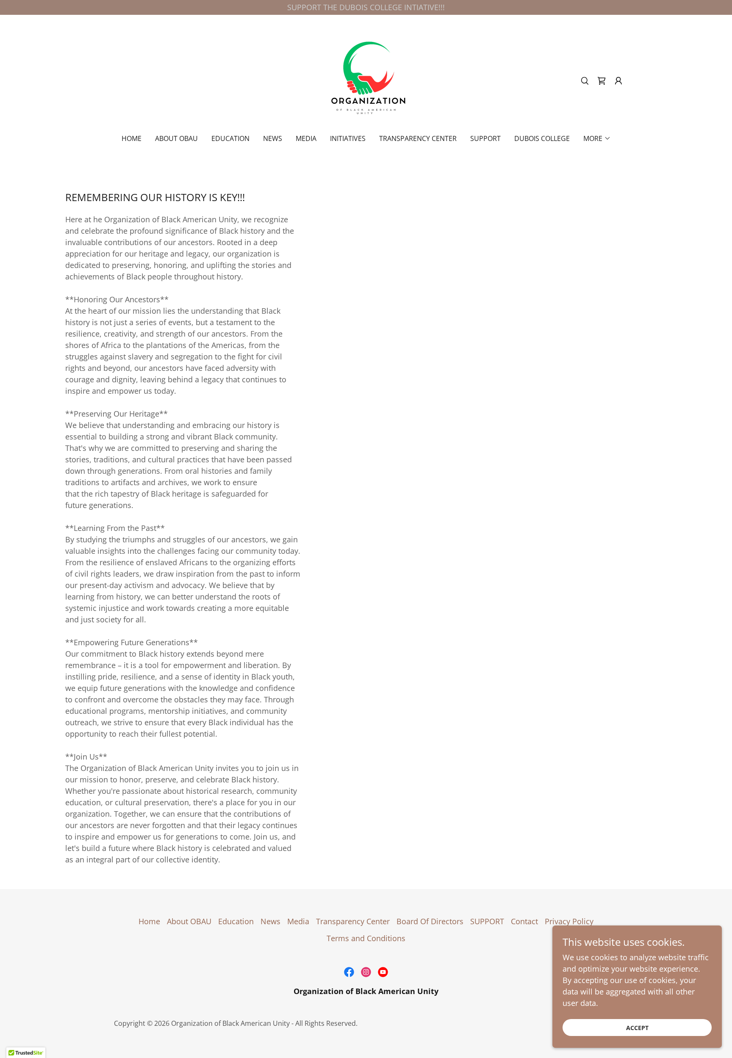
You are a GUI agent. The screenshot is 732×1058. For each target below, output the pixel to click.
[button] (618, 80)
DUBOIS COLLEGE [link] (542, 138)
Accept (637, 1028)
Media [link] (306, 138)
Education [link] (230, 138)
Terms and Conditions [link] (366, 938)
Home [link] (131, 138)
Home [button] (149, 921)
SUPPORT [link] (485, 138)
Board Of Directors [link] (429, 921)
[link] (366, 80)
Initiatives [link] (348, 138)
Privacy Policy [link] (569, 921)
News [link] (272, 138)
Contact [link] (524, 921)
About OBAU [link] (176, 138)
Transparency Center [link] (418, 138)
